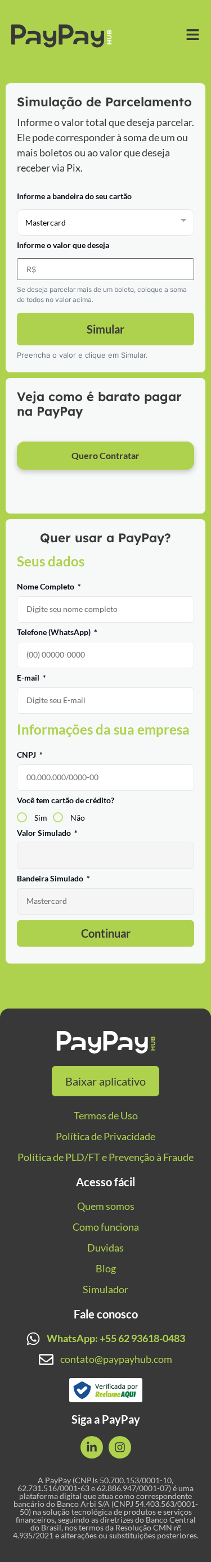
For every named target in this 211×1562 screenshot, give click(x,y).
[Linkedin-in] (91, 1447)
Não (77, 817)
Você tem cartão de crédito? (65, 800)
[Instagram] (120, 1447)
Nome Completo (46, 587)
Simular (105, 329)
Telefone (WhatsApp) (54, 632)
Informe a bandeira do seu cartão (74, 196)
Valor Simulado (45, 833)
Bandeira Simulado (51, 879)
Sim (40, 817)
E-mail (29, 678)
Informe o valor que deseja (63, 245)
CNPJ (27, 755)
